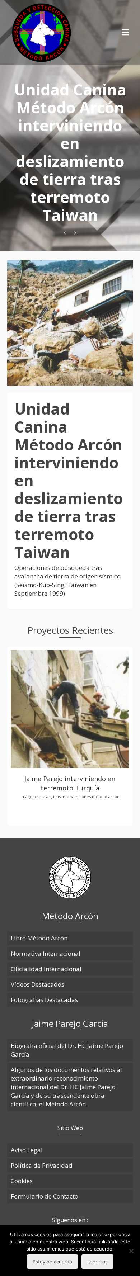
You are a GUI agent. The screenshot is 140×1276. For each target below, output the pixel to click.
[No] (131, 1250)
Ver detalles (70, 704)
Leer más (97, 1262)
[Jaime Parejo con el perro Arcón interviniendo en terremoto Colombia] (75, 232)
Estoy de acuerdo (52, 1262)
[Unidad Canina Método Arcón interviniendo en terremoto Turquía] (65, 232)
